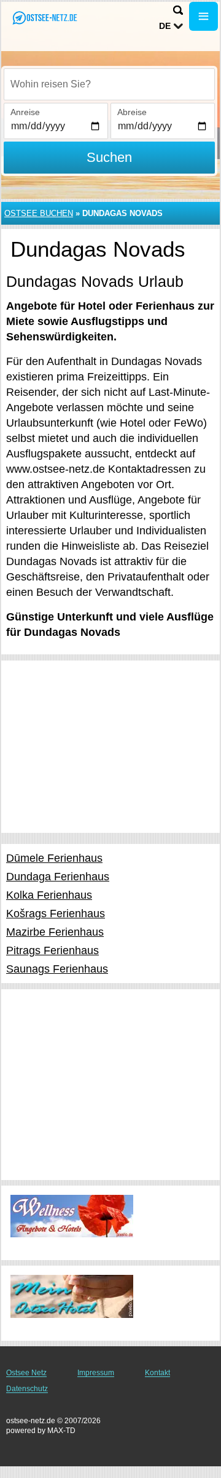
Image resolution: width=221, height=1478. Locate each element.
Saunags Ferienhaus (57, 969)
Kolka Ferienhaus (49, 895)
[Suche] (178, 10)
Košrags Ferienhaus (55, 913)
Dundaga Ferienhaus (57, 876)
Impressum (95, 1372)
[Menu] (203, 16)
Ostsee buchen (38, 213)
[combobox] (109, 84)
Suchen (109, 157)
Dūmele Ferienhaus (54, 858)
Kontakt (157, 1372)
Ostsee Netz (26, 1372)
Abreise (132, 112)
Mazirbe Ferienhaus (55, 932)
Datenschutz (27, 1388)
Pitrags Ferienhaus (52, 950)
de (165, 26)
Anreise (25, 112)
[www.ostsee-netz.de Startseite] (46, 17)
